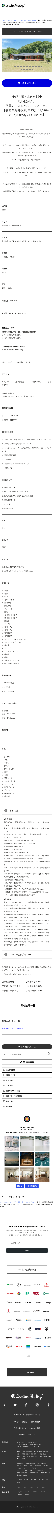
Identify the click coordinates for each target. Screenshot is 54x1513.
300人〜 (19, 1482)
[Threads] (48, 1404)
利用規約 (22, 1434)
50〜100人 (41, 1480)
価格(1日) (23, 20)
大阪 (18, 1458)
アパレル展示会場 (41, 1463)
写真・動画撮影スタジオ (23, 1447)
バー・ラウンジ (43, 1468)
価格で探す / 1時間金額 (14, 1096)
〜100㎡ (31, 1487)
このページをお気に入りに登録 (28, 31)
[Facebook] (25, 1404)
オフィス (19, 1466)
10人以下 (19, 1480)
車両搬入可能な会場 (22, 1475)
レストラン (20, 1470)
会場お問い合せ (29, 83)
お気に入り (31, 1434)
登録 (27, 1250)
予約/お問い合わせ (20, 1428)
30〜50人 (33, 1480)
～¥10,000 (26, 1492)
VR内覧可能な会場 (45, 1472)
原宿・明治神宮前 (27, 1451)
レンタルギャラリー (22, 1444)
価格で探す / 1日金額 (13, 1091)
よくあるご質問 (34, 1428)
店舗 (50, 1468)
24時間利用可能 (34, 1472)
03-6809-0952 (28, 1062)
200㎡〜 (44, 1487)
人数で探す (10, 1085)
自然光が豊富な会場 (22, 1472)
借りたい (17, 1422)
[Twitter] (15, 1404)
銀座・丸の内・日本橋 (45, 1456)
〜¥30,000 (42, 1492)
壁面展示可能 (38, 1466)
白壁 (31, 1466)
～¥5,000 (19, 1492)
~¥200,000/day (31, 20)
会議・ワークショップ (35, 1444)
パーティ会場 (35, 1447)
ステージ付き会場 (38, 1470)
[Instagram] (4, 1404)
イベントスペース (21, 1442)
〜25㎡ (18, 1487)
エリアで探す (10, 1070)
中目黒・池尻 (42, 1454)
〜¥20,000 (34, 1492)
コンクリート (47, 1466)
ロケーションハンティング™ (11, 20)
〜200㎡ (38, 1487)
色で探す (9, 1106)
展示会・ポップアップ (34, 1442)
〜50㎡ (24, 1487)
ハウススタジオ (21, 1468)
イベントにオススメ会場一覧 (12, 1028)
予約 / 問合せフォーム (28, 1047)
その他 (23, 1458)
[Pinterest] (37, 1404)
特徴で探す (10, 1101)
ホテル (25, 1466)
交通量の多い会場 (30, 1463)
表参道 (18, 1451)
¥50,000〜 (27, 1494)
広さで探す (10, 1080)
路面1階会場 (20, 1463)
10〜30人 (26, 1480)
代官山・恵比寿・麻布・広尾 (29, 1454)
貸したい (25, 1422)
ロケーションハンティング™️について (27, 1414)
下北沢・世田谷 (21, 1456)
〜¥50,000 (19, 1494)
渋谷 (18, 1454)
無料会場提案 (35, 1422)
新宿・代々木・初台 (32, 1456)
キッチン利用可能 (31, 1468)
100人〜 (48, 1480)
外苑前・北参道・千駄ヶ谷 (41, 1451)
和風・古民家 (28, 1470)
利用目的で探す (11, 1075)
